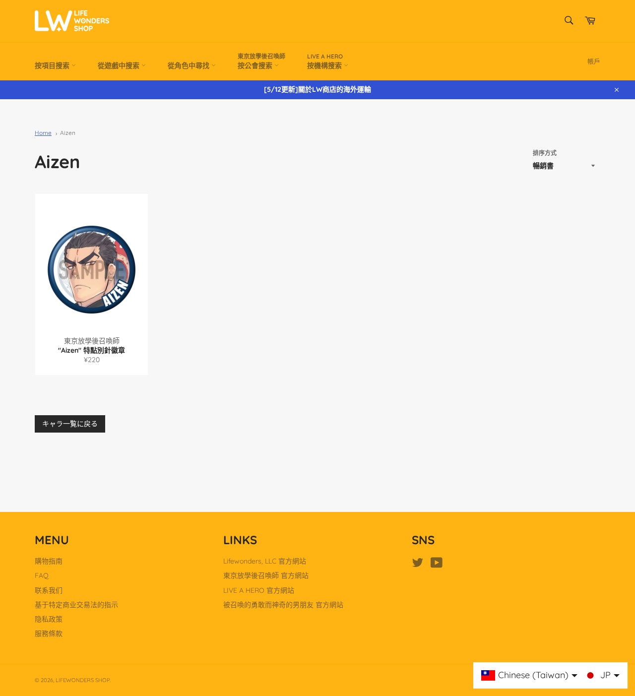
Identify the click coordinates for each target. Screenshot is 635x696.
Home (43, 132)
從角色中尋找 (189, 65)
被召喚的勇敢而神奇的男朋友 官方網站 (283, 604)
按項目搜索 (53, 65)
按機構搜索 (325, 61)
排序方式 (545, 153)
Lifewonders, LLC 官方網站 (264, 561)
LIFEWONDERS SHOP (83, 680)
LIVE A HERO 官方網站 (258, 590)
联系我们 (49, 590)
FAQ (42, 575)
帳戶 (593, 61)
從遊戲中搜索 (119, 65)
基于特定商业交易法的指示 (76, 604)
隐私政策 (49, 619)
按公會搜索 (261, 61)
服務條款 (49, 633)
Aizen (67, 132)
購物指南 (49, 561)
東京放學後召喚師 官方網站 (266, 575)
